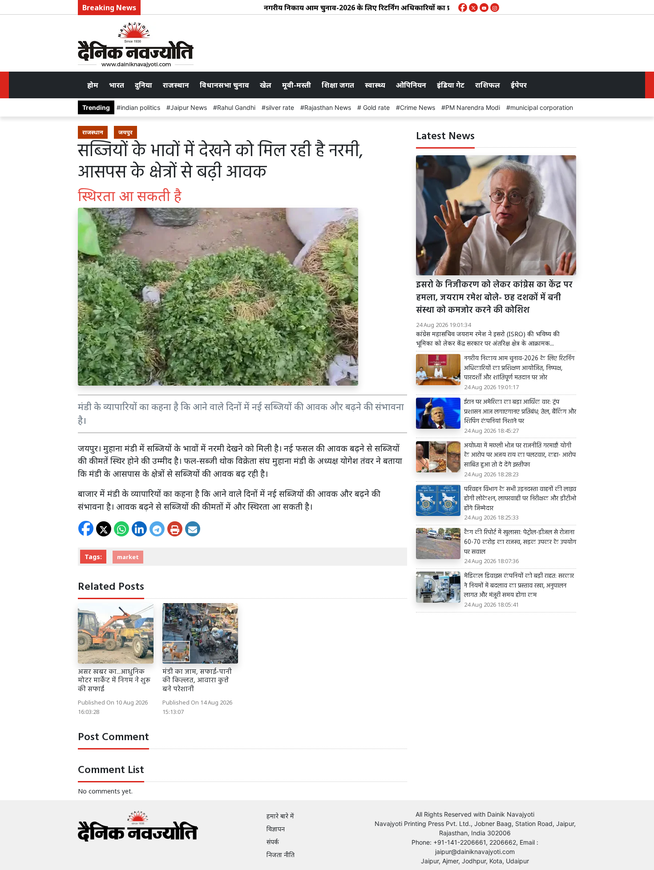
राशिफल (487, 85)
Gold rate (375, 107)
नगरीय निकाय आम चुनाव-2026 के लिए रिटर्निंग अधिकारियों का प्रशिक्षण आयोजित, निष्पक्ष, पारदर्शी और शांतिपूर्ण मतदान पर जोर (425, 7)
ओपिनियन (411, 85)
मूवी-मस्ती (296, 85)
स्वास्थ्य (375, 85)
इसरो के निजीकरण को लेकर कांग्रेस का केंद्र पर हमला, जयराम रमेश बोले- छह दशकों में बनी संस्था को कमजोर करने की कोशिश (494, 298)
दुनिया (143, 85)
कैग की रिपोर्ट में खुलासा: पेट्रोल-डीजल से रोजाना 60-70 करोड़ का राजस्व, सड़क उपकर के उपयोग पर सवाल (520, 542)
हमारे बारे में (280, 816)
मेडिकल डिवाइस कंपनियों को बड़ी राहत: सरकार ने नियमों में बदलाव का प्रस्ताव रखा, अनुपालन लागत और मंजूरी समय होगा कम (519, 586)
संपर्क (272, 842)
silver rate (280, 107)
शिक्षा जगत (338, 85)
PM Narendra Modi (472, 107)
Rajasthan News (327, 107)
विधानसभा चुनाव (224, 85)
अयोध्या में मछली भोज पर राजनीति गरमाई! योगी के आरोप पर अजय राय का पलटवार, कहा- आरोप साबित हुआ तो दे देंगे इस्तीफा (520, 455)
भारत (116, 85)
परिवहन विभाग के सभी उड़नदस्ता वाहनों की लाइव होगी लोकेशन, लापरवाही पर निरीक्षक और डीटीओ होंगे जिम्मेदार (520, 499)
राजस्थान (176, 85)
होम (92, 85)
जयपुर (125, 132)
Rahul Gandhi (236, 107)
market (128, 557)
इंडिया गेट (450, 85)
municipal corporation (541, 107)
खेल (265, 85)
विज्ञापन (275, 829)
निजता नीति (280, 854)
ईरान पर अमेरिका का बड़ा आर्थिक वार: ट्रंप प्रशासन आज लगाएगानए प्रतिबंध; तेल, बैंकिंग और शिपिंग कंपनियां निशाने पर (520, 412)
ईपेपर (519, 85)
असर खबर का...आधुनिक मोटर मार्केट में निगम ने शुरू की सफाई (114, 680)
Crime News (417, 107)
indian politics (140, 107)
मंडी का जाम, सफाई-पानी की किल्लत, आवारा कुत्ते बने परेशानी (197, 680)
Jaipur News (188, 107)
